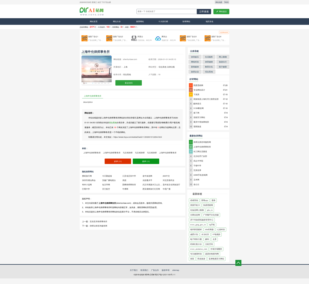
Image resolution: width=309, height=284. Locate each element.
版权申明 (165, 270)
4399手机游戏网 (200, 175)
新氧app (204, 200)
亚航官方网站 (199, 117)
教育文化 (209, 66)
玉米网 (196, 179)
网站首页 (94, 21)
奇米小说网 (87, 184)
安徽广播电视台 (109, 180)
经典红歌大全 (196, 244)
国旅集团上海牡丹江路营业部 (206, 99)
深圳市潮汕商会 (89, 180)
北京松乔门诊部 (200, 156)
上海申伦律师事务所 (92, 152)
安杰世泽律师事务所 (98, 221)
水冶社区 (205, 234)
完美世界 (197, 170)
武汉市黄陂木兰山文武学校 (153, 184)
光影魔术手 (147, 180)
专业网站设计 (199, 89)
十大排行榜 (163, 21)
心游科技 (221, 229)
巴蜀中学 (86, 188)
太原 (214, 239)
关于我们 (134, 270)
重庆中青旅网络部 (201, 121)
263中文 (166, 175)
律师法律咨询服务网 (98, 225)
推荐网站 (140, 21)
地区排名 (209, 21)
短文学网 (106, 184)
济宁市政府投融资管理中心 (201, 220)
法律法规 (171, 66)
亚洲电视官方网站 (216, 259)
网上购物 (223, 56)
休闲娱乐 (195, 56)
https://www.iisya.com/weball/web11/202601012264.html (137, 137)
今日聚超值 (107, 175)
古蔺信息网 (195, 215)
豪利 (207, 239)
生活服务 (209, 56)
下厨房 (196, 94)
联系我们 (144, 270)
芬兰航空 (106, 188)
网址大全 (117, 21)
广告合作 (155, 270)
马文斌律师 (128, 152)
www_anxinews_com (198, 249)
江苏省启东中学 (129, 175)
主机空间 (209, 244)
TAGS (226, 2)
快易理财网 (208, 205)
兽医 (192, 259)
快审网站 (186, 21)
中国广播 (166, 188)
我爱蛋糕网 (198, 85)
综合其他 (162, 66)
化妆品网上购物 (197, 210)
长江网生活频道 (200, 151)
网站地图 (218, 2)
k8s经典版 (209, 229)
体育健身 (209, 61)
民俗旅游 (201, 259)
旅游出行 (223, 61)
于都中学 (197, 165)
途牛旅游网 (147, 175)
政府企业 (195, 71)
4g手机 (212, 225)
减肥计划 (194, 234)
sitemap (175, 270)
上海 (125, 66)
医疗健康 (223, 66)
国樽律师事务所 (129, 184)
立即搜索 (204, 11)
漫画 (213, 200)
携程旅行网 (87, 175)
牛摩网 (125, 188)
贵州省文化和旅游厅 (171, 184)
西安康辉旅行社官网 (151, 188)
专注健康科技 (196, 254)
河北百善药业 (168, 180)
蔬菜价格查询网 (212, 254)
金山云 (196, 184)
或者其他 (194, 200)
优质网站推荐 (224, 32)
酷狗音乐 (197, 103)
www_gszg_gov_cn (198, 225)
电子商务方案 (196, 239)
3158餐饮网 (198, 108)
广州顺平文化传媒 (211, 215)
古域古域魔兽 (216, 249)
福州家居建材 (196, 229)
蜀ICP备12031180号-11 (165, 274)
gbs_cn (210, 210)
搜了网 (196, 112)
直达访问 (129, 82)
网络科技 (195, 61)
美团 (124, 180)
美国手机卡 (195, 205)
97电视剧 (216, 234)
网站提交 (221, 11)
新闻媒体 (195, 66)
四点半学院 (198, 160)
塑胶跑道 (197, 126)
